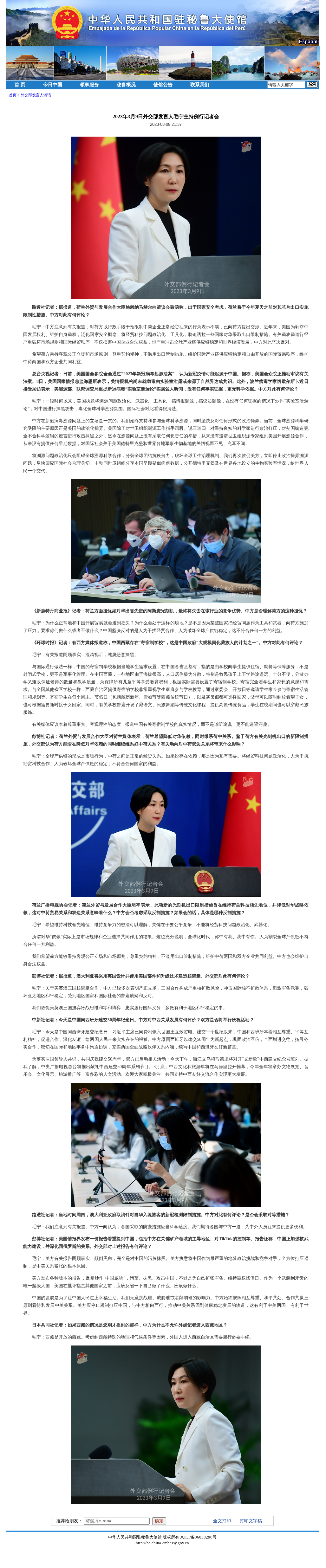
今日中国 (52, 84)
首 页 (20, 84)
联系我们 (199, 84)
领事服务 (89, 84)
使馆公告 (163, 84)
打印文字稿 (251, 1521)
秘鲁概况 (126, 84)
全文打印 (222, 1521)
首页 (12, 95)
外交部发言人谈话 (36, 95)
